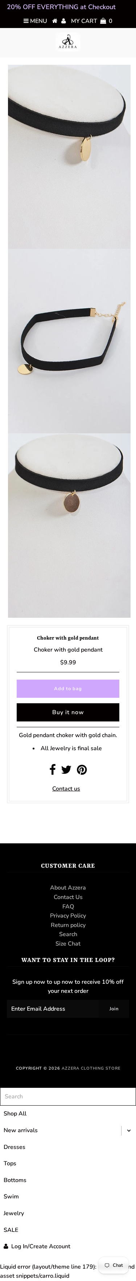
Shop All (15, 1114)
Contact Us (68, 897)
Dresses (14, 1147)
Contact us (66, 789)
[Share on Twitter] (66, 772)
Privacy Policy (68, 916)
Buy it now (68, 712)
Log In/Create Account (40, 1246)
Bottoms (15, 1180)
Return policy (68, 925)
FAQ (68, 907)
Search (68, 934)
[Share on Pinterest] (82, 772)
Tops (10, 1163)
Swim (11, 1197)
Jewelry (14, 1213)
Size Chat (68, 944)
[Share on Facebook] (52, 772)
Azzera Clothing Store (91, 1068)
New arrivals (21, 1130)
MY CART (91, 21)
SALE (11, 1230)
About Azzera (68, 888)
